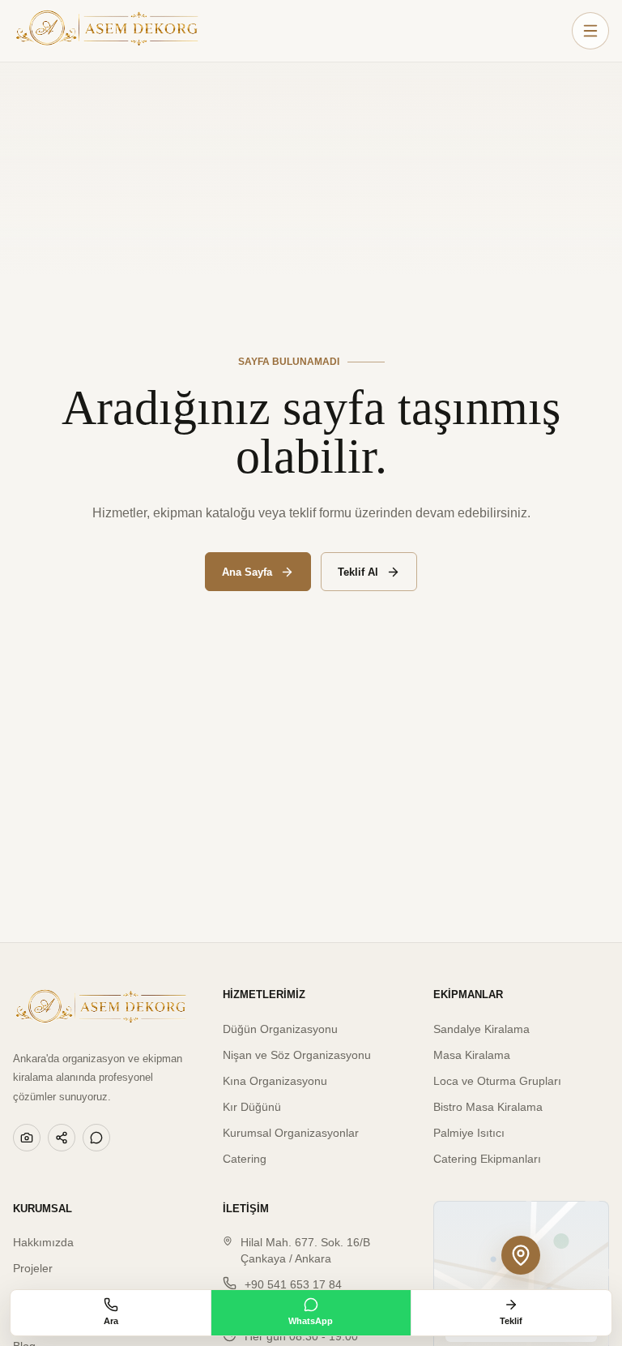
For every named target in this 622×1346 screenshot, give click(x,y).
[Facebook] (61, 1137)
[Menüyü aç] (590, 30)
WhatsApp (310, 1321)
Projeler (33, 1268)
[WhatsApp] (96, 1137)
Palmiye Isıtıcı (469, 1132)
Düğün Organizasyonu (280, 1028)
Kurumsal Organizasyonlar (291, 1132)
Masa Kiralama (471, 1054)
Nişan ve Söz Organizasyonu (297, 1054)
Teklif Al (358, 572)
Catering (244, 1158)
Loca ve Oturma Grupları (497, 1080)
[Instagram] (26, 1137)
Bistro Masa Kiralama (488, 1106)
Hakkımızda (43, 1242)
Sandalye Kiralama (481, 1028)
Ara (111, 1321)
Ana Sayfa (247, 572)
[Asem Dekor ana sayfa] (107, 30)
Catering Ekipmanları (487, 1158)
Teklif (511, 1321)
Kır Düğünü (252, 1106)
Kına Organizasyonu (275, 1080)
